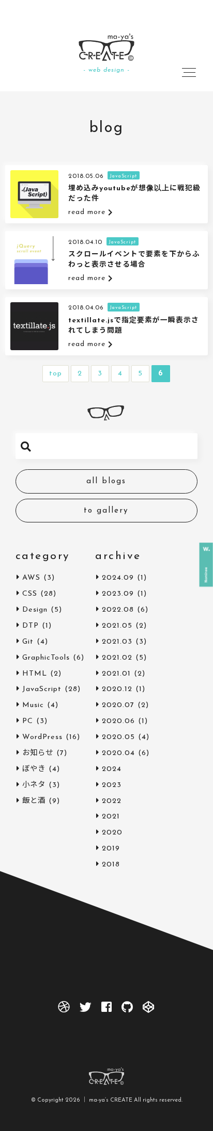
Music (33, 705)
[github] (127, 1009)
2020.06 (118, 721)
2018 (111, 864)
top (55, 374)
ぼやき (33, 769)
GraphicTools (46, 658)
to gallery (106, 511)
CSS (29, 594)
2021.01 (116, 674)
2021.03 (117, 642)
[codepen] (149, 1009)
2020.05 (118, 737)
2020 (112, 833)
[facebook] (106, 1009)
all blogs (106, 481)
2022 (111, 801)
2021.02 (117, 658)
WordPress (42, 737)
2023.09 (118, 594)
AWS (31, 578)
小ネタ (33, 785)
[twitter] (86, 1009)
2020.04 (118, 753)
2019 (111, 849)
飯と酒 (33, 801)
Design (35, 610)
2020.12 (117, 689)
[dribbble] (64, 1009)
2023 (111, 785)
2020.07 (118, 705)
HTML (34, 674)
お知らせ (37, 753)
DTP (30, 626)
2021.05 (117, 626)
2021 (111, 817)
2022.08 (118, 610)
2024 (111, 769)
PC (27, 721)
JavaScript (42, 689)
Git (28, 642)
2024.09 (118, 578)
